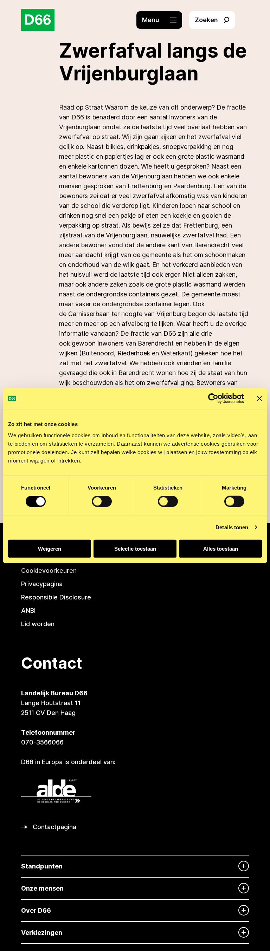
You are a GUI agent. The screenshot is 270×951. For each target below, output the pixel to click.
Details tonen (232, 527)
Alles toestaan (220, 548)
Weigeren (49, 548)
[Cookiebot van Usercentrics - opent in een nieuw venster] (213, 398)
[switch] (102, 501)
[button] (162, 20)
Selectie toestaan (135, 548)
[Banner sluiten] (259, 398)
